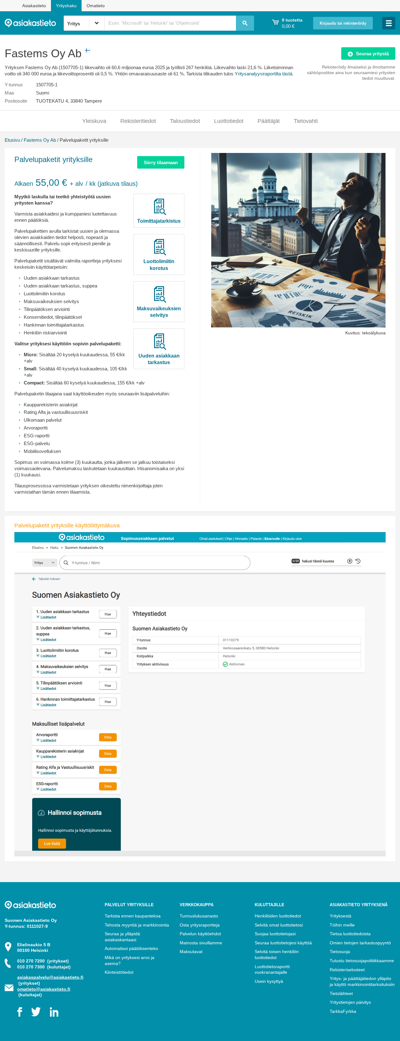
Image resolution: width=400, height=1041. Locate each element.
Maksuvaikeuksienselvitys (159, 312)
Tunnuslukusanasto (199, 915)
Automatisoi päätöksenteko (131, 948)
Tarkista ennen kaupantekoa (133, 915)
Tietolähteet (341, 993)
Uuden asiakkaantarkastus (159, 359)
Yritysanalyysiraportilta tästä (263, 73)
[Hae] (245, 23)
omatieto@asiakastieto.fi (43, 989)
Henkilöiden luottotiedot (278, 915)
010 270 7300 (44, 966)
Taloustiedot (185, 121)
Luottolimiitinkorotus (158, 265)
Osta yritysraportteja (200, 924)
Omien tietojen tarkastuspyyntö (360, 942)
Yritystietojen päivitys (350, 1002)
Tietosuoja (340, 951)
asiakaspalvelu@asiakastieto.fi (50, 977)
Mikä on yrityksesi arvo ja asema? (129, 960)
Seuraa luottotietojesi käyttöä (283, 942)
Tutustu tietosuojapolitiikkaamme (362, 960)
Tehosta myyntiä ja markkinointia (137, 924)
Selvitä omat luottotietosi (279, 924)
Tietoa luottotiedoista (350, 933)
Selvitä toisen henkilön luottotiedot (277, 954)
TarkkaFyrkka (343, 1011)
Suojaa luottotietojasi (275, 933)
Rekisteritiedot (138, 121)
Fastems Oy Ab (40, 140)
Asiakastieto (34, 5)
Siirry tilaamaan (161, 162)
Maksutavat (191, 951)
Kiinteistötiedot (119, 972)
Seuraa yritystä (372, 53)
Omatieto (96, 5)
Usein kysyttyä (269, 981)
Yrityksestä (340, 915)
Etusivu (12, 140)
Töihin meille (342, 924)
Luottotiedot (228, 121)
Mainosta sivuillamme (201, 942)
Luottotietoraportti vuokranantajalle (272, 969)
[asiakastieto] (34, 23)
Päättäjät (269, 121)
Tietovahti (306, 121)
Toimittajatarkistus (159, 221)
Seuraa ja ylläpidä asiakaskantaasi (122, 936)
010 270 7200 (43, 960)
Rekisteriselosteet (347, 969)
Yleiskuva (94, 121)
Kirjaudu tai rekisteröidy (343, 23)
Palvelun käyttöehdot (200, 933)
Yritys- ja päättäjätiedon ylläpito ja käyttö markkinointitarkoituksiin (362, 981)
